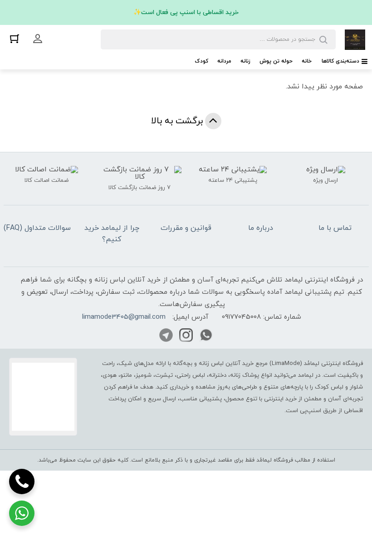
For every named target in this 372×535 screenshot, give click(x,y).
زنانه (245, 61)
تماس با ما (335, 228)
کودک (201, 61)
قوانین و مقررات (186, 228)
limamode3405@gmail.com (124, 317)
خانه (307, 61)
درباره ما (260, 228)
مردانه (224, 61)
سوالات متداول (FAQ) (37, 228)
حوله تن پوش (276, 61)
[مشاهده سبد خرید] (14, 38)
